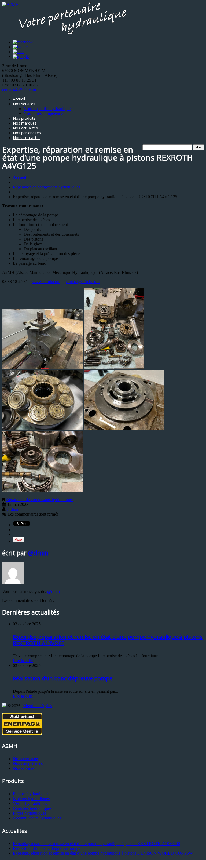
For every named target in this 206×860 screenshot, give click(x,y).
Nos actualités (25, 127)
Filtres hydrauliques (29, 813)
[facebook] (23, 42)
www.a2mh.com (46, 281)
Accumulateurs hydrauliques (37, 818)
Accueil (19, 98)
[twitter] (20, 47)
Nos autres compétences (44, 113)
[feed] (18, 51)
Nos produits (24, 118)
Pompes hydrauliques (31, 794)
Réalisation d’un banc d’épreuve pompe (62, 678)
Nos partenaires (27, 132)
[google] (21, 56)
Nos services (24, 103)
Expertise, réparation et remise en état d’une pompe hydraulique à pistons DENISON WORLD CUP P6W (103, 853)
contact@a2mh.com (19, 90)
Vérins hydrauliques (30, 803)
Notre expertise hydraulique (47, 108)
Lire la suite (23, 660)
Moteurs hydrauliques (31, 798)
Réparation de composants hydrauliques (46, 187)
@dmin (13, 509)
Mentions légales (37, 705)
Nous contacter (26, 137)
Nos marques (24, 123)
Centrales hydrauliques (32, 808)
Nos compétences (28, 763)
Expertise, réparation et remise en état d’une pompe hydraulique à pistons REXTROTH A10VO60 (108, 640)
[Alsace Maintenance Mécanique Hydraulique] (4, 705)
